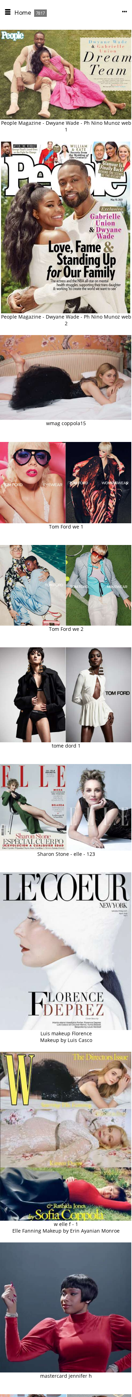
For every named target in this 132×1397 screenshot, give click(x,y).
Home (22, 12)
